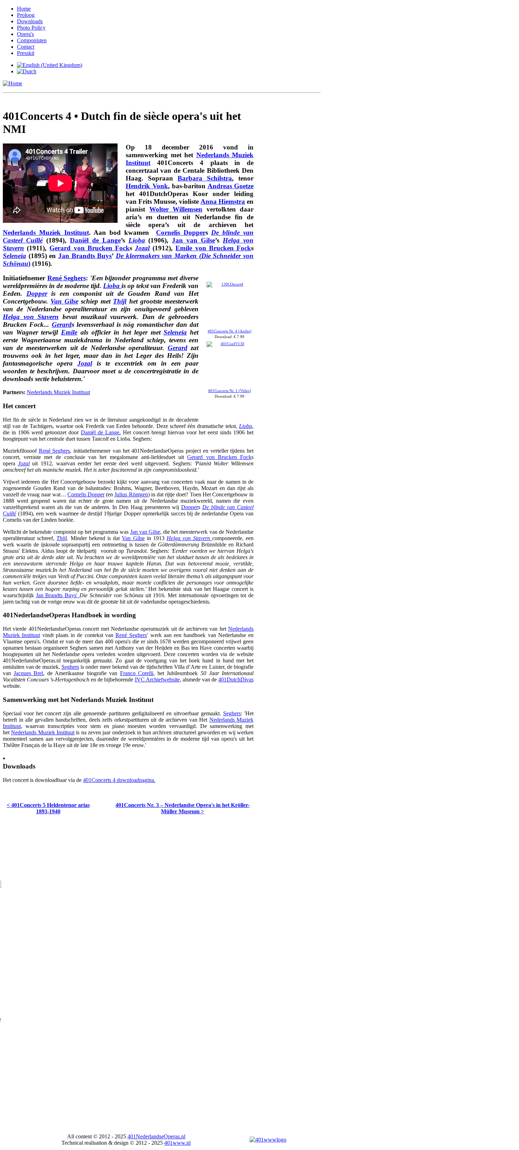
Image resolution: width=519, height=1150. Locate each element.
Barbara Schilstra (205, 178)
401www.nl (177, 1143)
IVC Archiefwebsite (157, 680)
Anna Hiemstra (223, 201)
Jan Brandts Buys (85, 255)
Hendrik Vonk (147, 186)
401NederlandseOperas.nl (156, 1136)
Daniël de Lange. (101, 432)
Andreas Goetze (231, 186)
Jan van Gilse (193, 240)
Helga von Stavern (31, 316)
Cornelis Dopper (180, 232)
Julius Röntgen (131, 494)
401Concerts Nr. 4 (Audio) (229, 331)
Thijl (119, 301)
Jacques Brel (28, 673)
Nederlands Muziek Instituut (46, 232)
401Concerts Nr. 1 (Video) (229, 391)
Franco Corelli (137, 673)
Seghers (70, 667)
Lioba (112, 285)
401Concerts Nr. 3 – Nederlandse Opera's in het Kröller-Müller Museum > (182, 808)
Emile (69, 332)
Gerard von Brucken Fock (89, 248)
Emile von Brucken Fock (213, 248)
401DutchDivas (235, 680)
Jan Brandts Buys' (57, 595)
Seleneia (14, 255)
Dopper (36, 293)
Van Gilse (64, 301)
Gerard (62, 324)
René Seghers (66, 278)
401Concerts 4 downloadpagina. (119, 780)
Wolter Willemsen (176, 209)
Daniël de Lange (95, 240)
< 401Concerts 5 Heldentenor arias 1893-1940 (48, 808)
